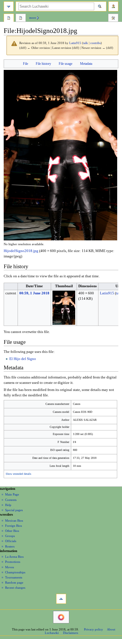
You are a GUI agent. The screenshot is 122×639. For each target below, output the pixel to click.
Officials (10, 541)
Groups (10, 536)
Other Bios (12, 530)
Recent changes (15, 587)
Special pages (14, 510)
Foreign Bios (13, 525)
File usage (65, 64)
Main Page (12, 494)
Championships (15, 572)
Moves (9, 567)
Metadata (86, 64)
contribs (95, 43)
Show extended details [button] (18, 474)
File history (43, 64)
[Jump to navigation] (9, 6)
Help (8, 505)
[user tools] (113, 6)
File (25, 64)
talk (85, 43)
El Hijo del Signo (22, 359)
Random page (14, 582)
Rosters (9, 546)
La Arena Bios (14, 556)
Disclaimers (70, 632)
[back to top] (61, 599)
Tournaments (13, 577)
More (32, 17)
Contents (10, 499)
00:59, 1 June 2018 (34, 293)
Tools (113, 18)
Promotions (12, 561)
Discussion (21, 18)
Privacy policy (93, 629)
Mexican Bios (14, 520)
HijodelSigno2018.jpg (21, 251)
